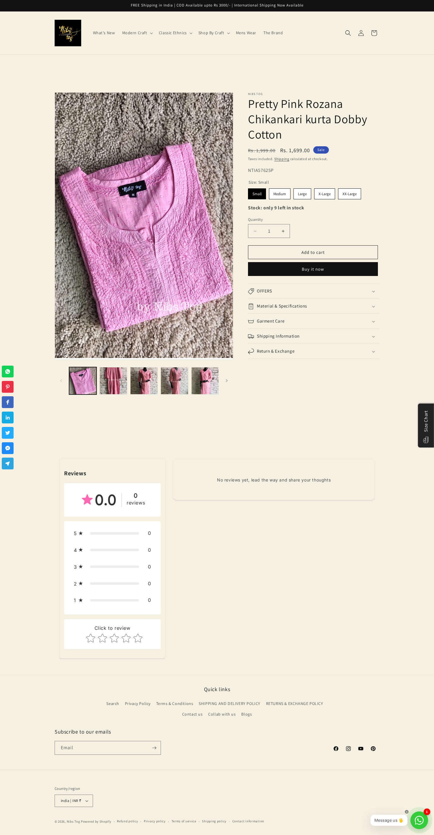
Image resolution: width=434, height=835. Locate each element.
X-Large (325, 193)
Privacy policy (155, 821)
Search (112, 703)
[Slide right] (226, 380)
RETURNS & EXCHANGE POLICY (294, 703)
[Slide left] (61, 380)
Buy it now (313, 269)
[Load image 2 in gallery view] (113, 381)
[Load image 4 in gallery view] (174, 381)
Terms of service (184, 821)
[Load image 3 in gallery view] (144, 381)
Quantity (255, 219)
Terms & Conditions (174, 703)
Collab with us (222, 714)
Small (257, 193)
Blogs (246, 714)
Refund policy (127, 821)
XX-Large (349, 193)
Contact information (248, 821)
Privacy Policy (138, 703)
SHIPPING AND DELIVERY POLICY (229, 703)
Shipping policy (214, 821)
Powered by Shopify (96, 821)
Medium (279, 193)
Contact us (192, 714)
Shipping (281, 159)
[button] (137, 33)
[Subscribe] (154, 748)
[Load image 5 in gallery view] (205, 381)
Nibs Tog (73, 821)
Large (302, 193)
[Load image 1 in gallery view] (83, 381)
